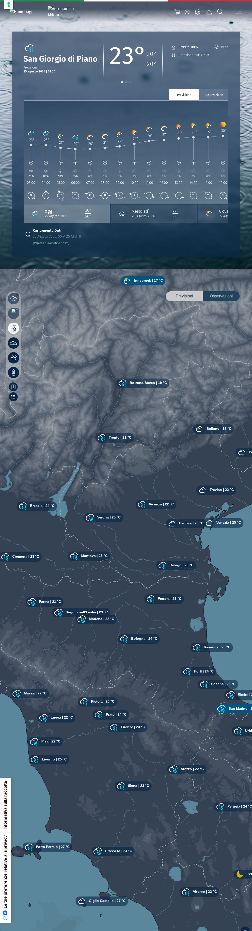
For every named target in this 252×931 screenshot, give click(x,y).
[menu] (236, 12)
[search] (220, 12)
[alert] (209, 12)
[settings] (197, 12)
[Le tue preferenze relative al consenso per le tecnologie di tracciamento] (8, 4)
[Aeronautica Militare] (67, 12)
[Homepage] (21, 12)
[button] (122, 82)
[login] (187, 12)
